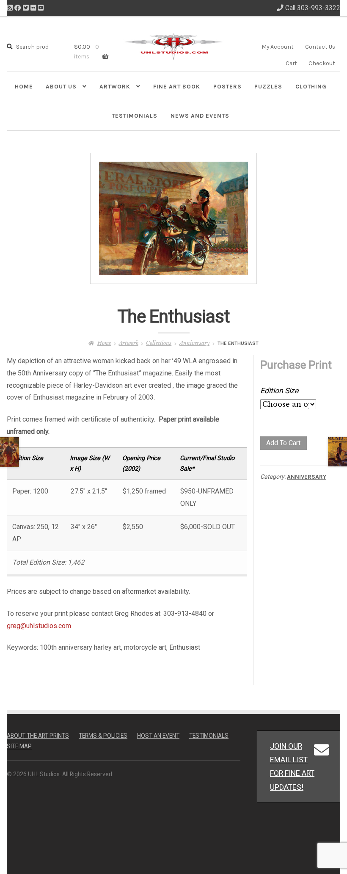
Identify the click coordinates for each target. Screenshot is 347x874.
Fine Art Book (176, 86)
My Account (278, 46)
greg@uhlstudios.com (39, 626)
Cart (291, 63)
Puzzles (268, 86)
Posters (227, 86)
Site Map (19, 746)
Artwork (114, 86)
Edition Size (279, 390)
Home (24, 86)
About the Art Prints (38, 735)
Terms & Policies (103, 735)
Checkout (321, 63)
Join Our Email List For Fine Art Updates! (292, 766)
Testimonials (134, 115)
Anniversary (194, 343)
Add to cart (283, 443)
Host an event (158, 735)
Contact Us (320, 46)
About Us (61, 86)
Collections (158, 343)
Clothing (311, 86)
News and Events (200, 115)
